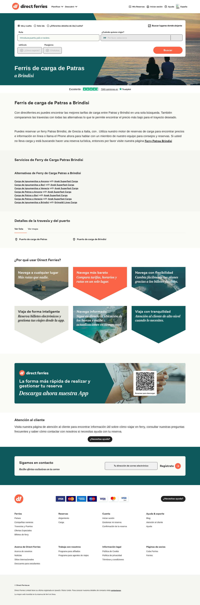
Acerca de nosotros (23, 551)
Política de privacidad (112, 555)
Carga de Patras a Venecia (28, 199)
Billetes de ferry (21, 534)
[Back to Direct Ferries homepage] (29, 6)
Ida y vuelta (26, 26)
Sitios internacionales (24, 559)
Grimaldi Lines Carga (65, 202)
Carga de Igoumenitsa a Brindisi (31, 202)
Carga (61, 522)
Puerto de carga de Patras (33, 239)
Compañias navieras (23, 522)
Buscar (168, 50)
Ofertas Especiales (23, 530)
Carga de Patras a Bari (26, 195)
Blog (148, 518)
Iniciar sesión (108, 518)
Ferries (149, 555)
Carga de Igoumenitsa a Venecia (31, 188)
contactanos (116, 590)
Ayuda (149, 526)
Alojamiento (63, 518)
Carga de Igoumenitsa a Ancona (31, 181)
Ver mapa (33, 229)
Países (17, 518)
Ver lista (18, 229)
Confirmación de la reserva (114, 526)
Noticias (18, 555)
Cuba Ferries (152, 551)
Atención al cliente (154, 522)
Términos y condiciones (113, 559)
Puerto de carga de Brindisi (91, 239)
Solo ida (41, 26)
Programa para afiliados (69, 551)
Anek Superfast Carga (66, 181)
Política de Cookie (110, 551)
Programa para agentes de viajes (73, 555)
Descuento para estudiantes (27, 563)
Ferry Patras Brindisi (158, 140)
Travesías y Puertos (23, 526)
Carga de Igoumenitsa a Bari (29, 185)
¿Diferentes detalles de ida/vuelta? (66, 26)
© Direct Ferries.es (21, 585)
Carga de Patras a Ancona (28, 192)
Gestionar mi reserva (111, 522)
